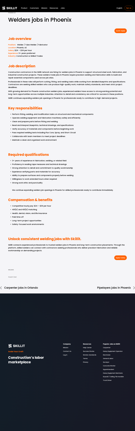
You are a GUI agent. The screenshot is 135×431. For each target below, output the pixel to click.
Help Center (87, 348)
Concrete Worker (109, 366)
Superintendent (108, 369)
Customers (34, 8)
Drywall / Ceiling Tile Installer (113, 377)
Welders (11, 270)
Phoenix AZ (12, 13)
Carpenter (106, 348)
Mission (44, 8)
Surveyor (106, 362)
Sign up (128, 8)
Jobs (63, 8)
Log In (65, 355)
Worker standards (90, 355)
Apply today (120, 258)
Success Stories (88, 351)
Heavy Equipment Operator (113, 351)
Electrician (106, 355)
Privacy (85, 362)
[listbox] (119, 8)
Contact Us (67, 351)
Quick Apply (120, 31)
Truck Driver (107, 380)
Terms (85, 358)
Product (24, 8)
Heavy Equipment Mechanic (113, 373)
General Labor (108, 358)
